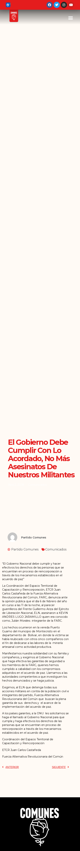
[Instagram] (64, 5)
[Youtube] (71, 5)
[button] (70, 18)
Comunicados (37, 484)
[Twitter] (57, 5)
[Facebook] (49, 5)
